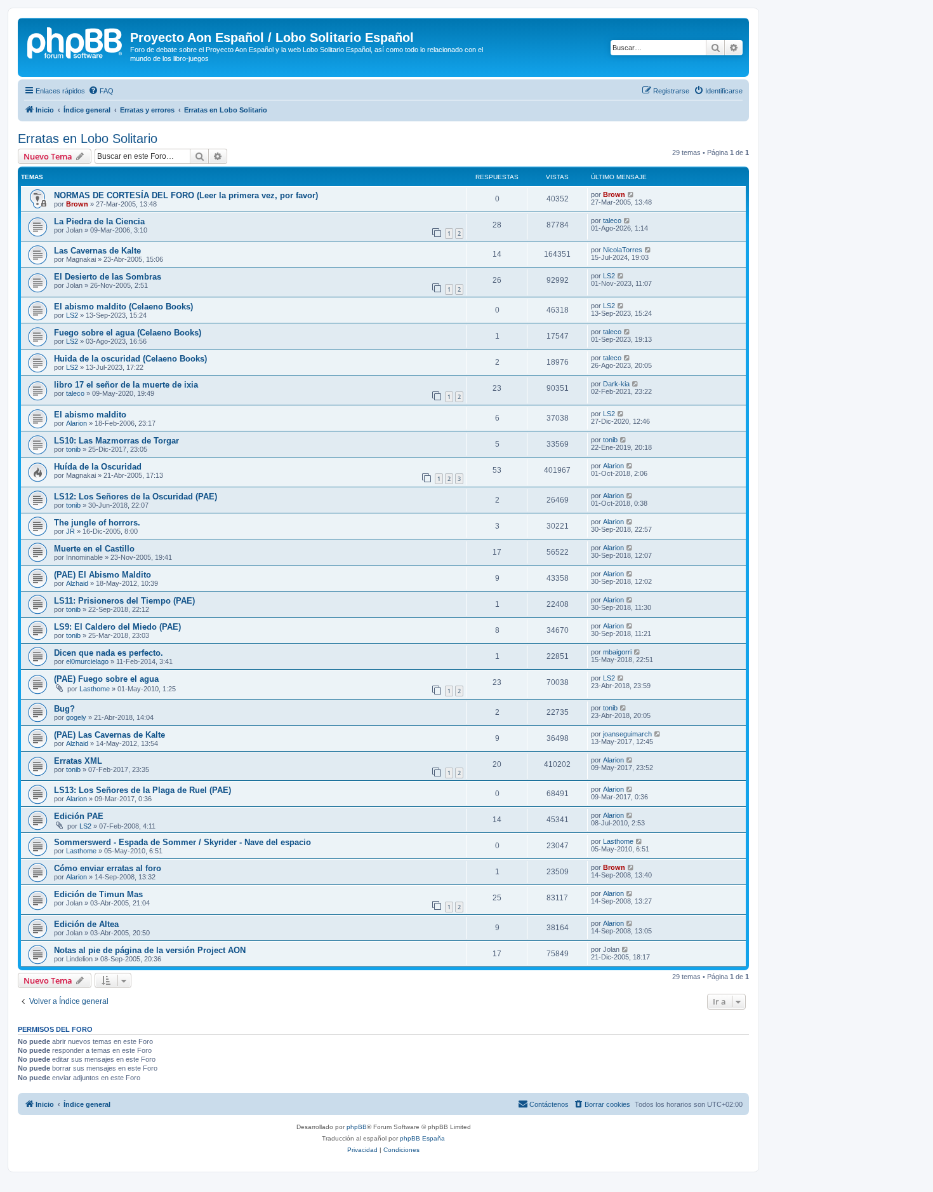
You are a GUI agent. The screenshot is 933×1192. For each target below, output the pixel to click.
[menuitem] (101, 90)
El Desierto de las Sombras (107, 276)
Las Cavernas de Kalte (97, 250)
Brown (77, 204)
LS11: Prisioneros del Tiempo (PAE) (124, 601)
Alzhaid (77, 583)
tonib (73, 449)
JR (70, 531)
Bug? (64, 709)
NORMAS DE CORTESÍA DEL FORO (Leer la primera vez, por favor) (186, 195)
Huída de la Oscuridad (98, 466)
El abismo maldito (90, 414)
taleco (612, 220)
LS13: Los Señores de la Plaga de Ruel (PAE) (142, 790)
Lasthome (94, 689)
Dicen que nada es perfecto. (108, 653)
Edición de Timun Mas (98, 894)
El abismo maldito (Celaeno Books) (123, 306)
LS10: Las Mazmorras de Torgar (116, 440)
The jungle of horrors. (97, 522)
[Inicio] (75, 41)
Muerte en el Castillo (94, 548)
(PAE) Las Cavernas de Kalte (109, 735)
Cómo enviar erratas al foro (107, 868)
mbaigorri (617, 652)
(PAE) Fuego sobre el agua (106, 679)
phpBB (357, 1126)
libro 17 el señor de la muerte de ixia (126, 384)
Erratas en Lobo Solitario (87, 139)
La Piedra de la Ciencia (99, 221)
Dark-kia (616, 384)
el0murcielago (87, 661)
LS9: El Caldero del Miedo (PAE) (117, 627)
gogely (76, 717)
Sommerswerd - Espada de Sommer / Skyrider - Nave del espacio (182, 842)
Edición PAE (78, 816)
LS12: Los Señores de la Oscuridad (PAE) (135, 496)
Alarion (76, 423)
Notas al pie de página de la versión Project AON (150, 950)
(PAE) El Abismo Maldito (102, 574)
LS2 (609, 276)
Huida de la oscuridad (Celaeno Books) (130, 358)
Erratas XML (78, 761)
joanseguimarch (627, 734)
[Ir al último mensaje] (631, 194)
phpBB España (422, 1138)
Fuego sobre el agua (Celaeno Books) (127, 332)
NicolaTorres (622, 250)
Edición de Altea (86, 924)
